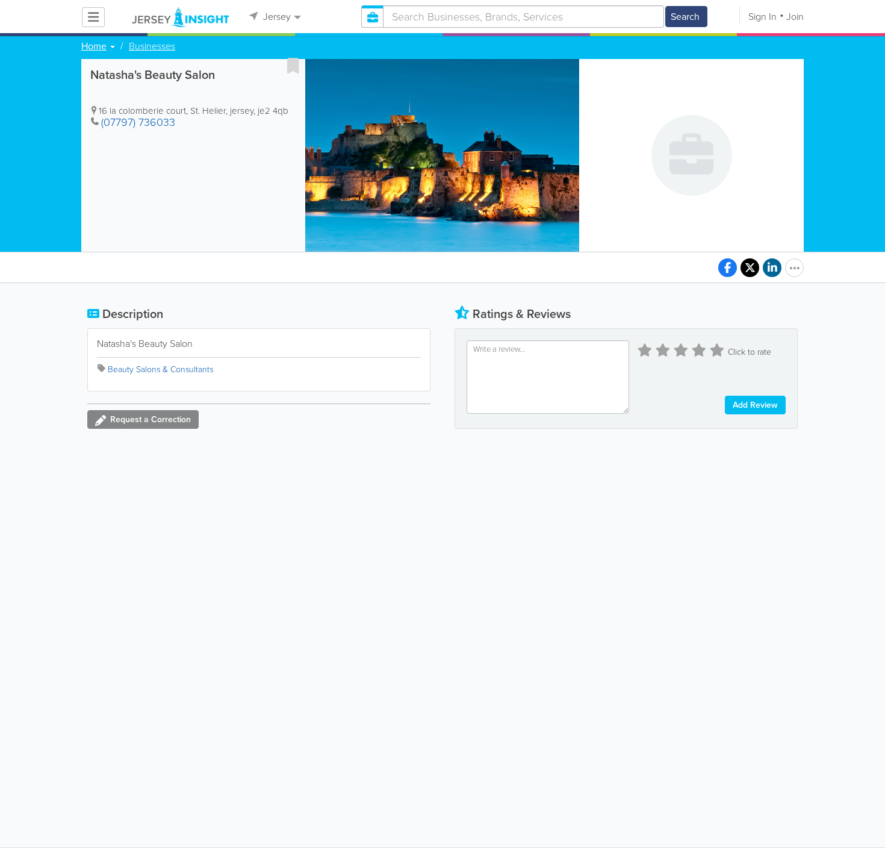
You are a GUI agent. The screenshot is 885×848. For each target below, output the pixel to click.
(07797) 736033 (138, 122)
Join (795, 16)
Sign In (762, 16)
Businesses (152, 46)
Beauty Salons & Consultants (160, 369)
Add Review (755, 405)
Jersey (276, 16)
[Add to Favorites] (293, 65)
